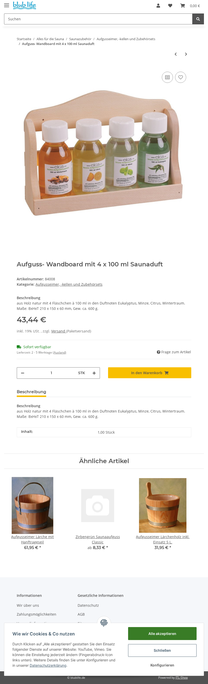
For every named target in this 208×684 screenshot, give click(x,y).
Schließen (162, 650)
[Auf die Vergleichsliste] (167, 77)
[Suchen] (198, 18)
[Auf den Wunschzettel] (180, 77)
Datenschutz (88, 605)
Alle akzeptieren (162, 633)
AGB (81, 614)
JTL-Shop (182, 677)
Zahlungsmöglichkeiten (36, 614)
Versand (58, 331)
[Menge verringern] (22, 373)
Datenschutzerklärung (48, 665)
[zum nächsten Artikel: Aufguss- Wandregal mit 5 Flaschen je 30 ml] (186, 54)
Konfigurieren (162, 665)
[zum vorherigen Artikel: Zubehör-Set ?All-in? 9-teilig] (175, 54)
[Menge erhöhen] (94, 373)
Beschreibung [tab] (31, 391)
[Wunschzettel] (170, 6)
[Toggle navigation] (6, 3)
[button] (158, 6)
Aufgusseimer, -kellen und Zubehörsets (69, 284)
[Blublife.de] (24, 5)
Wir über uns (28, 605)
